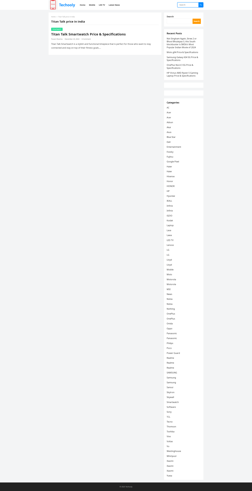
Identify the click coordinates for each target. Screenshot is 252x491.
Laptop (170, 225)
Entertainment (174, 146)
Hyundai (171, 196)
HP (168, 191)
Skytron (170, 392)
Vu (168, 446)
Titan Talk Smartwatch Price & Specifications (88, 34)
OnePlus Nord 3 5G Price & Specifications (180, 66)
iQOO (169, 215)
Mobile (170, 269)
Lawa (169, 235)
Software (171, 407)
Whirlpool (171, 456)
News (169, 294)
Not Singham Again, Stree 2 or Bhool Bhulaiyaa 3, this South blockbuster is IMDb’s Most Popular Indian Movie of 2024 (182, 43)
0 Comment (86, 39)
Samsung (171, 377)
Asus (169, 132)
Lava (169, 230)
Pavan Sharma (56, 39)
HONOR (171, 186)
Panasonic (172, 333)
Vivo (169, 436)
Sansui (170, 387)
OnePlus (171, 313)
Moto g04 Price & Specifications (182, 52)
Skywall (170, 397)
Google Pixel (173, 161)
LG (168, 249)
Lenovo (170, 245)
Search (170, 16)
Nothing (171, 308)
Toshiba (170, 431)
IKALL (169, 200)
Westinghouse (174, 451)
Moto (169, 274)
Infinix (170, 205)
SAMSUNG (172, 372)
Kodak (170, 220)
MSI (168, 289)
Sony (169, 411)
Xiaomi (170, 461)
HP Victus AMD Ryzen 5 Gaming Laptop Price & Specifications (182, 74)
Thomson (171, 426)
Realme (170, 357)
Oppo (169, 328)
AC (168, 107)
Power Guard (173, 353)
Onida (170, 323)
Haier (169, 166)
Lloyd (169, 259)
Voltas (170, 441)
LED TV (170, 240)
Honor (170, 181)
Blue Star (171, 137)
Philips (170, 343)
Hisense (171, 176)
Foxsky (170, 151)
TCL (168, 416)
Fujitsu (170, 156)
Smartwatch (56, 29)
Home (53, 17)
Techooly (67, 4)
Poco (169, 348)
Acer (169, 112)
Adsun (170, 122)
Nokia (169, 299)
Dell (168, 142)
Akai (169, 127)
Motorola (171, 279)
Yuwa (169, 475)
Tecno (170, 421)
